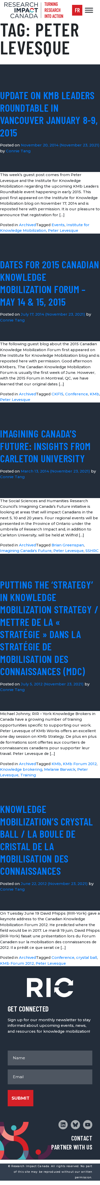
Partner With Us (71, 1147)
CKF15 (57, 394)
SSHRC (92, 550)
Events (58, 225)
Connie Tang (18, 151)
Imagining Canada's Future (26, 550)
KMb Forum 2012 (80, 764)
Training (28, 775)
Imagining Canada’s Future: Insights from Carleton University (45, 445)
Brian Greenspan (68, 545)
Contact (81, 1138)
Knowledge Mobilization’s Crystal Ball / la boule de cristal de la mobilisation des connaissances (46, 840)
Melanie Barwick (59, 769)
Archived (27, 225)
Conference (76, 394)
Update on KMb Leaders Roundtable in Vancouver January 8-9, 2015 (49, 113)
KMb (94, 394)
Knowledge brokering (21, 769)
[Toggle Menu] (89, 10)
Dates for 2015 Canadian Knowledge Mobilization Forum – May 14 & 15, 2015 (49, 282)
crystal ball (86, 957)
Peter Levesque (63, 230)
